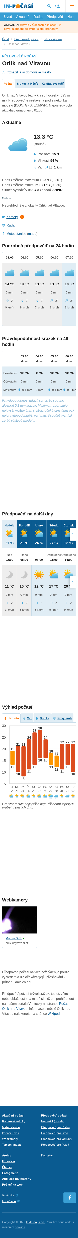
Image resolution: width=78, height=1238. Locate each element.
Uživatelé (8, 1161)
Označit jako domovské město (29, 72)
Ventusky (8, 1195)
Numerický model (52, 1121)
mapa (32, 233)
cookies (20, 1227)
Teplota (13, 718)
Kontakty (47, 1155)
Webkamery (10, 1138)
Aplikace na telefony (16, 1178)
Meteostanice (16, 233)
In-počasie (9, 1201)
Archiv (6, 1155)
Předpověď (55, 17)
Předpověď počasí (26, 39)
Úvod (8, 17)
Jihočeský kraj (53, 39)
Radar (38, 17)
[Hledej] (49, 6)
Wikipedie (55, 1013)
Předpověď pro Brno (54, 1133)
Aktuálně (22, 17)
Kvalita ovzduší (53, 83)
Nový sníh (64, 718)
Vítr (29, 718)
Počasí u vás (10, 1133)
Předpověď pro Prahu (55, 1127)
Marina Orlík (14, 938)
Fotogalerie (10, 1173)
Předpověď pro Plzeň (55, 1144)
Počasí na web (12, 1184)
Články (7, 1167)
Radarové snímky (13, 1121)
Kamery (12, 217)
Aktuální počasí (13, 1115)
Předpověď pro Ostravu (56, 1138)
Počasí (8, 83)
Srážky (44, 718)
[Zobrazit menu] (72, 6)
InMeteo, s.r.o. (35, 1222)
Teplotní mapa (11, 1144)
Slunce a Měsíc (27, 83)
